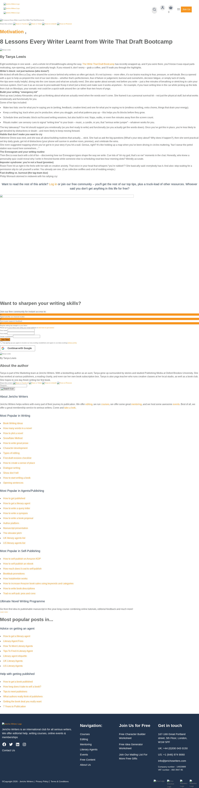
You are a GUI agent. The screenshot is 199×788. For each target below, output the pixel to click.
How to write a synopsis (15, 513)
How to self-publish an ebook (18, 563)
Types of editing (11, 453)
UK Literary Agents (13, 661)
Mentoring (86, 744)
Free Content (87, 759)
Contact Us (8, 750)
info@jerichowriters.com (172, 760)
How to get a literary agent (16, 503)
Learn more (4, 612)
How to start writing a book (16, 478)
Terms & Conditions (60, 781)
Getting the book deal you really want (22, 701)
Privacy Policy (42, 781)
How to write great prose (15, 443)
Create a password (6, 336)
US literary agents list (14, 543)
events (176, 404)
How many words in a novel (17, 428)
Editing (84, 739)
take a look (69, 407)
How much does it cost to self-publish (22, 568)
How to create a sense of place (19, 463)
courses (105, 404)
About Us (85, 764)
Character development (15, 448)
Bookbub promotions (14, 573)
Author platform (11, 523)
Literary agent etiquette (15, 656)
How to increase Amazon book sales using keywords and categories (38, 583)
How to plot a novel (13, 433)
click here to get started (46, 327)
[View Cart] (170, 7)
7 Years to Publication (14, 706)
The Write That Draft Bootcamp (98, 64)
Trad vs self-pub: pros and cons (19, 593)
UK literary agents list (14, 538)
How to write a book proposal (18, 518)
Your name (3, 330)
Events (84, 754)
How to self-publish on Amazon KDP (22, 559)
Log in (53, 184)
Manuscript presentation (15, 528)
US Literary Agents (13, 666)
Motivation (12, 31)
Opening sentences (13, 483)
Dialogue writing (11, 468)
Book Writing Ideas (13, 423)
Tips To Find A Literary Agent (18, 651)
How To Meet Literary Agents (18, 646)
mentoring (136, 404)
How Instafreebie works (15, 578)
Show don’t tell (11, 473)
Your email (3, 333)
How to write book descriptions (19, 588)
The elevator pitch (12, 533)
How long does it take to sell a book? (22, 686)
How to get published (14, 498)
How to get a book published (18, 681)
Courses (85, 734)
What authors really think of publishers (23, 696)
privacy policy (72, 343)
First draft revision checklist (17, 458)
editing (88, 404)
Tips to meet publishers (15, 691)
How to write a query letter (16, 508)
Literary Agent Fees (13, 641)
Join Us (186, 9)
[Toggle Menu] (178, 9)
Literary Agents (88, 749)
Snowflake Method (12, 438)
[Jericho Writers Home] (20, 9)
